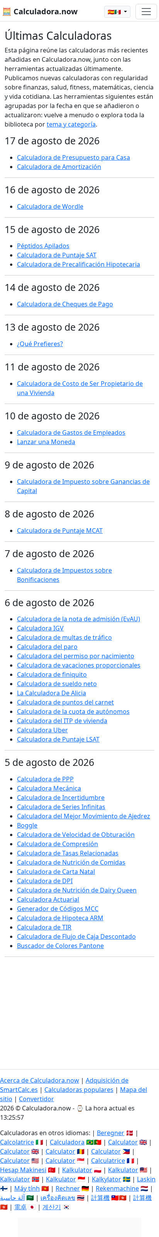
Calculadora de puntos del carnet (65, 702)
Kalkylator (106, 1179)
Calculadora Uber (42, 730)
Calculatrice (108, 1160)
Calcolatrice (17, 1142)
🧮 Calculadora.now (40, 11)
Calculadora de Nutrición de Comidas (71, 862)
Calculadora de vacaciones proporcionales (78, 665)
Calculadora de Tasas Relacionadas (67, 853)
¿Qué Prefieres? (40, 344)
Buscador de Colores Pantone (60, 945)
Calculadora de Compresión (57, 844)
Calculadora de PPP (45, 779)
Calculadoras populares (78, 1089)
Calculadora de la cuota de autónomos (73, 711)
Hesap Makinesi (23, 1170)
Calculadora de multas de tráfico (64, 637)
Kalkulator (77, 1170)
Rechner (68, 1188)
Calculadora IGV (40, 628)
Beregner (110, 1133)
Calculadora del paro (47, 646)
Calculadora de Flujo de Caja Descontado (76, 936)
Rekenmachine (117, 1188)
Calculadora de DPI (45, 881)
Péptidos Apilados (43, 246)
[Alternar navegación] (146, 11)
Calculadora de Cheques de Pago (65, 304)
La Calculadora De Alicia (51, 693)
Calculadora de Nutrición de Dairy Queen (77, 890)
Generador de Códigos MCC (57, 908)
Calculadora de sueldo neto (57, 683)
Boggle (27, 825)
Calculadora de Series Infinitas (61, 807)
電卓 (20, 1207)
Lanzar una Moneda (46, 442)
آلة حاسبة (12, 1197)
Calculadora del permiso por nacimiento (75, 656)
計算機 (100, 1197)
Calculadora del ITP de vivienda (62, 721)
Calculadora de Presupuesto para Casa (73, 157)
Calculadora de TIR (44, 927)
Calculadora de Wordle (50, 206)
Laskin (146, 1179)
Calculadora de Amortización (59, 166)
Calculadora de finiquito (52, 674)
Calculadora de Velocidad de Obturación (76, 834)
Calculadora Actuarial (48, 899)
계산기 (51, 1207)
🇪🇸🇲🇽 (115, 11)
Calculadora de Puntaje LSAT (58, 739)
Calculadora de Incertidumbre (61, 797)
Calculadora (67, 1142)
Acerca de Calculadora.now (39, 1080)
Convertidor (36, 1099)
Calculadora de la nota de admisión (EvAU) (78, 619)
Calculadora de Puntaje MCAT (60, 530)
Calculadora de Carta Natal (56, 871)
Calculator (123, 1142)
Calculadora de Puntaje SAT (56, 255)
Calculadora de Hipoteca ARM (60, 918)
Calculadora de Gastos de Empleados (71, 432)
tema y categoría (71, 124)
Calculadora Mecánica (49, 788)
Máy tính (27, 1188)
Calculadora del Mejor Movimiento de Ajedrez (83, 816)
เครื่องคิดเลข (58, 1197)
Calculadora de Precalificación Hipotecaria (78, 264)
